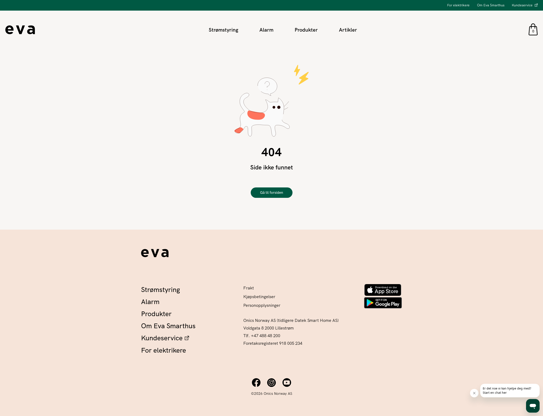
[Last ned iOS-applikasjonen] (383, 290)
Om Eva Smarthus (490, 5)
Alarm (266, 30)
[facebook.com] (256, 382)
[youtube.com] (286, 382)
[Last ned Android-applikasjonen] (383, 303)
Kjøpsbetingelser (259, 296)
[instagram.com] (271, 382)
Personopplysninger (261, 305)
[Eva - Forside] (155, 254)
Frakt (248, 288)
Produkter (306, 30)
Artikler (348, 30)
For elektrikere (458, 5)
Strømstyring (223, 30)
